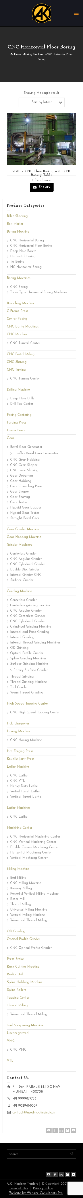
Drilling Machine (18, 389)
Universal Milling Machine (28, 909)
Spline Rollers (16, 990)
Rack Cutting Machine (23, 967)
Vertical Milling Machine (27, 915)
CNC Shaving (17, 362)
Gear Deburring (21, 476)
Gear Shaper (19, 491)
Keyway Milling (21, 888)
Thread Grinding (22, 676)
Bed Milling (18, 878)
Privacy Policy (43, 1188)
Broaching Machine (20, 303)
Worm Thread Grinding (26, 692)
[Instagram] (67, 1130)
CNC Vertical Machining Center (33, 842)
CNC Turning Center (25, 378)
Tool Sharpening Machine (25, 1025)
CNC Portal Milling (21, 354)
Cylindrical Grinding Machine (30, 626)
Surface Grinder (21, 580)
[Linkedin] (61, 1130)
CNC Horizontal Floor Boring (31, 246)
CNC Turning (16, 370)
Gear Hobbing (20, 481)
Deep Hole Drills (22, 398)
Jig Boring (17, 262)
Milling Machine (18, 869)
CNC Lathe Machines (23, 326)
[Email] (49, 1130)
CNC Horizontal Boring (27, 240)
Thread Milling (20, 904)
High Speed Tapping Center (27, 703)
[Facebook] (55, 1130)
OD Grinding (19, 648)
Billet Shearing (17, 216)
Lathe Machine (18, 766)
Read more (43, 180)
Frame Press (16, 430)
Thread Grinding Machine (28, 682)
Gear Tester (18, 502)
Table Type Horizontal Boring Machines (38, 292)
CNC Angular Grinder (26, 559)
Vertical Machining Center (29, 858)
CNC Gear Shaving (24, 470)
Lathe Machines (18, 808)
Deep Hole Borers (23, 251)
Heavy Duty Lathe (24, 786)
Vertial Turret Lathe (25, 791)
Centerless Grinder (23, 553)
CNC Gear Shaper (23, 465)
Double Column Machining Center (34, 847)
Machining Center (19, 828)
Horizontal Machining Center (31, 852)
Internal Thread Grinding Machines (35, 642)
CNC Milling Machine (25, 883)
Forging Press (16, 422)
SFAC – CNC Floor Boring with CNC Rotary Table (41, 173)
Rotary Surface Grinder (31, 670)
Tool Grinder (19, 687)
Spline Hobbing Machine (24, 982)
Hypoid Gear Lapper (25, 507)
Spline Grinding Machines (28, 658)
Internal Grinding (22, 637)
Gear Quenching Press (26, 486)
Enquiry (44, 187)
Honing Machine (18, 731)
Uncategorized (18, 1033)
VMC (11, 1041)
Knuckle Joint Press (20, 759)
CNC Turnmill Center (25, 343)
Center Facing (17, 319)
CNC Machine (17, 334)
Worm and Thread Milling (28, 920)
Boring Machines (19, 278)
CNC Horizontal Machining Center (35, 836)
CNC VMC (18, 1050)
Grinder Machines (19, 545)
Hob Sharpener (18, 723)
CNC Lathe (18, 775)
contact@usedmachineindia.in (33, 1112)
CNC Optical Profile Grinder (31, 948)
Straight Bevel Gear (24, 518)
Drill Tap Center (21, 404)
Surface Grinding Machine (29, 664)
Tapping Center (18, 998)
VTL (10, 1061)
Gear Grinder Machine (23, 529)
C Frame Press (17, 311)
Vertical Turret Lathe (25, 797)
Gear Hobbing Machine (24, 537)
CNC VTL (17, 781)
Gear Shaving (20, 497)
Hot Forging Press (20, 751)
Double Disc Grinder (24, 569)
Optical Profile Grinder (26, 653)
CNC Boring (19, 287)
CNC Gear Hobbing (25, 460)
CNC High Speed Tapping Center (35, 712)
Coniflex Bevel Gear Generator (36, 453)
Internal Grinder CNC (25, 575)
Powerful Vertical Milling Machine (34, 894)
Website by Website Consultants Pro (36, 1193)
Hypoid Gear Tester (24, 513)
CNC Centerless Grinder (27, 616)
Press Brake (15, 959)
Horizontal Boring (22, 256)
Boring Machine (18, 231)
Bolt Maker (15, 224)
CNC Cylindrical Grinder (27, 564)
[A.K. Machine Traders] (41, 13)
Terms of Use (18, 1188)
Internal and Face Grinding (29, 632)
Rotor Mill (17, 899)
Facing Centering (19, 415)
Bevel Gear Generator (26, 447)
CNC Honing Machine (26, 740)
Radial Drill (15, 974)
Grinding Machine (19, 591)
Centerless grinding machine (30, 605)
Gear (10, 438)
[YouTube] (73, 1130)
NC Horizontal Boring (26, 267)
